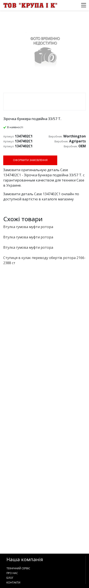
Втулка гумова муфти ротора (28, 226)
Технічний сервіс (18, 568)
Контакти (13, 582)
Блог (9, 578)
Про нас (12, 573)
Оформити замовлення (30, 160)
